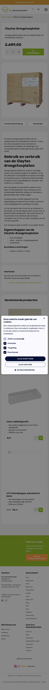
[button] (25, 370)
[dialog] (24, 345)
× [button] (44, 318)
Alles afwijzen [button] (25, 364)
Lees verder (17, 334)
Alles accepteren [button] (25, 359)
